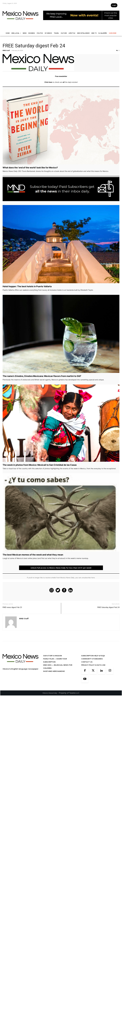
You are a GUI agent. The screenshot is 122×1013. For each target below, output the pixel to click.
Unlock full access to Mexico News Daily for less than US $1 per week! (61, 568)
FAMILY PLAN (48, 659)
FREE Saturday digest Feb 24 (34, 46)
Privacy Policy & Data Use (93, 665)
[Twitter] (93, 670)
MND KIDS (47, 665)
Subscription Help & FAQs (93, 656)
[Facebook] (84, 670)
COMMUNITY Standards (92, 659)
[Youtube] (84, 679)
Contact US (86, 662)
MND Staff (6, 50)
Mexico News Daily (50, 693)
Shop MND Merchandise (54, 671)
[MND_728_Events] (81, 22)
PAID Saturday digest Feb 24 (108, 607)
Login (114, 5)
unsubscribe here (88, 578)
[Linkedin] (101, 670)
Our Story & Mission (52, 656)
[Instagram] (109, 670)
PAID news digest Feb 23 (12, 607)
